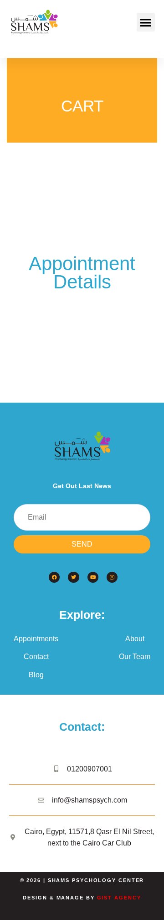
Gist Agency (119, 897)
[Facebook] (54, 577)
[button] (146, 22)
